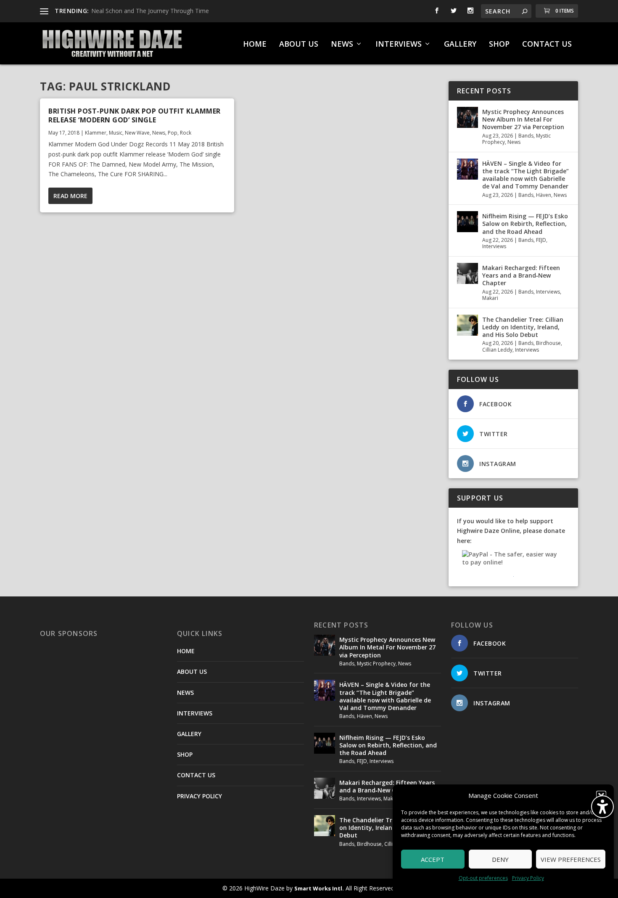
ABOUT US (298, 44)
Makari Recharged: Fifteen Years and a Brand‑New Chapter (521, 275)
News (158, 132)
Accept (432, 859)
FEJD (541, 240)
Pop (172, 132)
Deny (500, 859)
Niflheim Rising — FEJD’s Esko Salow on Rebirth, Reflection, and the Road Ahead (525, 223)
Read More (70, 196)
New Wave (137, 132)
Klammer (95, 132)
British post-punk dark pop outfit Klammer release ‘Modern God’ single (134, 115)
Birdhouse (548, 343)
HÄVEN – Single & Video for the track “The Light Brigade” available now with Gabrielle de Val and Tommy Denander (525, 175)
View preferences (571, 859)
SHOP (499, 44)
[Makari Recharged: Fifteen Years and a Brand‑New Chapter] (467, 273)
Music (115, 132)
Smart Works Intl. (319, 888)
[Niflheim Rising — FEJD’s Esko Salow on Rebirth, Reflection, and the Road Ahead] (467, 221)
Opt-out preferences (483, 878)
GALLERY (460, 44)
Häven (543, 195)
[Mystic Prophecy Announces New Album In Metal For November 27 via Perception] (467, 117)
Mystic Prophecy (376, 663)
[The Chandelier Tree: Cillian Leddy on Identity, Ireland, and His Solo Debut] (467, 325)
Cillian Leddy (497, 349)
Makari (490, 298)
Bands (525, 135)
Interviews (494, 246)
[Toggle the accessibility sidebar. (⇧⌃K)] (602, 806)
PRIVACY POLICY (199, 796)
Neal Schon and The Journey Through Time (150, 11)
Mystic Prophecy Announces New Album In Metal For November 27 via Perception (523, 119)
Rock (185, 132)
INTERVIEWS (398, 44)
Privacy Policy (528, 878)
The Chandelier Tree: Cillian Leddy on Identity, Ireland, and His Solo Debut (522, 327)
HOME (255, 44)
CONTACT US (547, 44)
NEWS (342, 44)
